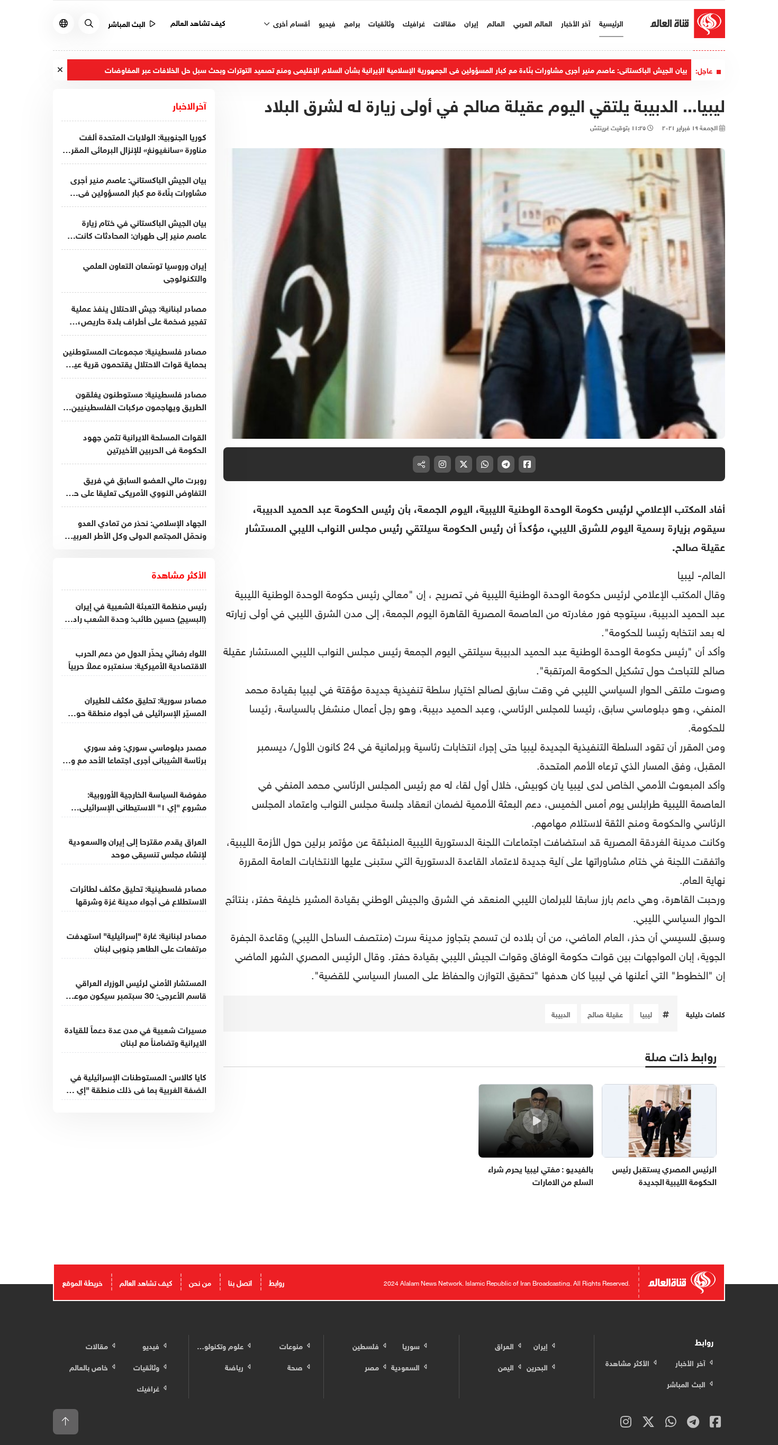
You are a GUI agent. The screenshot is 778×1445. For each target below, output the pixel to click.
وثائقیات (381, 22)
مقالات (444, 22)
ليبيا (646, 1013)
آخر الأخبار (576, 22)
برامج (352, 22)
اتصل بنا (240, 1281)
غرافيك (414, 22)
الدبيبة (561, 1013)
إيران (471, 22)
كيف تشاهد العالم (198, 22)
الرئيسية (611, 22)
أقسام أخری (290, 22)
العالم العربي (533, 22)
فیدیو (327, 22)
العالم (496, 22)
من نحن (200, 1281)
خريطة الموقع (82, 1281)
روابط (276, 1281)
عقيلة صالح (605, 1013)
